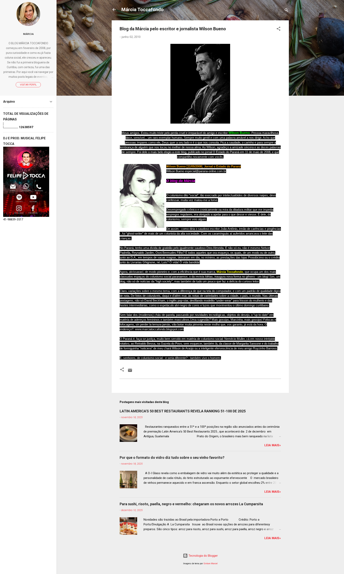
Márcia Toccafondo (142, 9)
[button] (278, 29)
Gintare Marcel (210, 563)
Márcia (28, 33)
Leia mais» (272, 445)
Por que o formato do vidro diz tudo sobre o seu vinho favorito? (172, 457)
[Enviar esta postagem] (130, 371)
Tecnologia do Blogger (203, 555)
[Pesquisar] (286, 11)
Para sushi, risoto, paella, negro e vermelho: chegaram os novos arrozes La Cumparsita (191, 504)
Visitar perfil (28, 84)
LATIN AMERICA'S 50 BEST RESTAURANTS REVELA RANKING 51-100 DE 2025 (183, 411)
